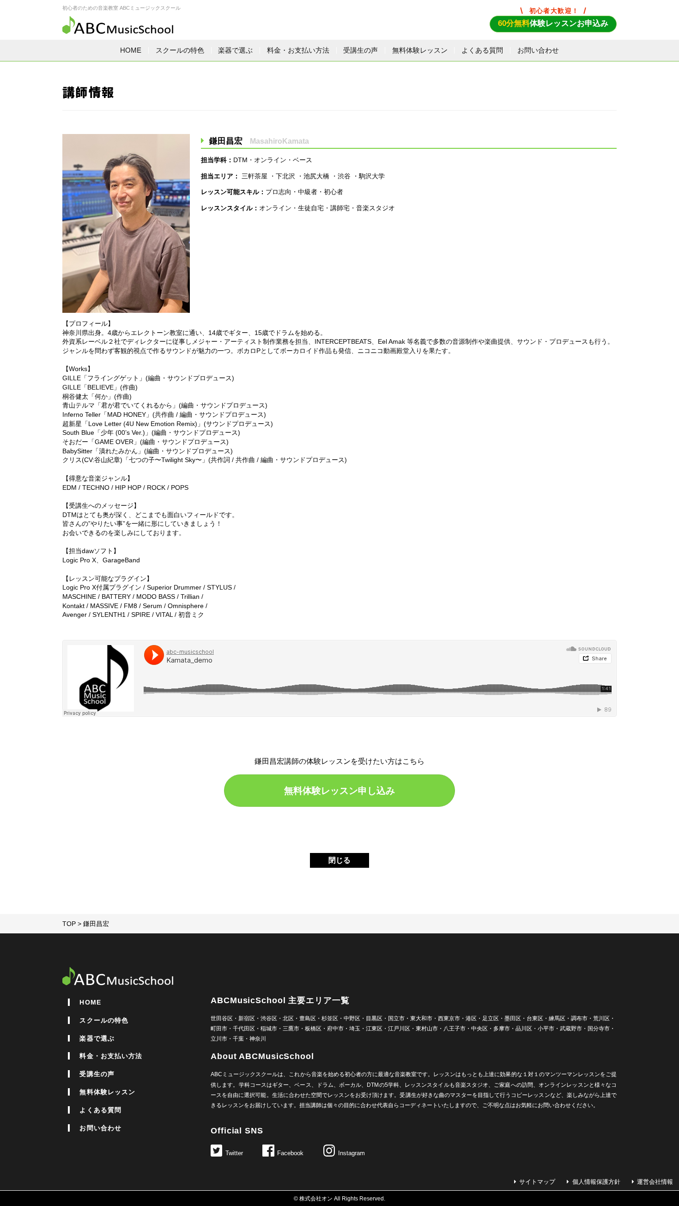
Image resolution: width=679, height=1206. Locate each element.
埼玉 (354, 1028)
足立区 (490, 1018)
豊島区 (307, 1018)
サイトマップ (537, 1182)
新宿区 (246, 1018)
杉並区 (329, 1018)
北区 (288, 1018)
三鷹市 (291, 1028)
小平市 (546, 1028)
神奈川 (257, 1038)
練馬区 (557, 1018)
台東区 (535, 1018)
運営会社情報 (655, 1182)
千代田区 (244, 1028)
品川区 (523, 1028)
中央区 (479, 1028)
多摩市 (501, 1028)
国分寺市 (599, 1028)
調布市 (579, 1018)
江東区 (374, 1028)
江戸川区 (399, 1028)
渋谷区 (269, 1018)
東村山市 (427, 1028)
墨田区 (512, 1018)
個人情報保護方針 (596, 1182)
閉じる (339, 860)
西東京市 (449, 1018)
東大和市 (421, 1018)
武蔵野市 (571, 1028)
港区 (471, 1018)
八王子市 (454, 1028)
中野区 (352, 1018)
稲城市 (269, 1028)
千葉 (238, 1038)
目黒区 (374, 1018)
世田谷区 (222, 1018)
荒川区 (601, 1018)
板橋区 (313, 1028)
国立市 (396, 1018)
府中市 (335, 1028)
